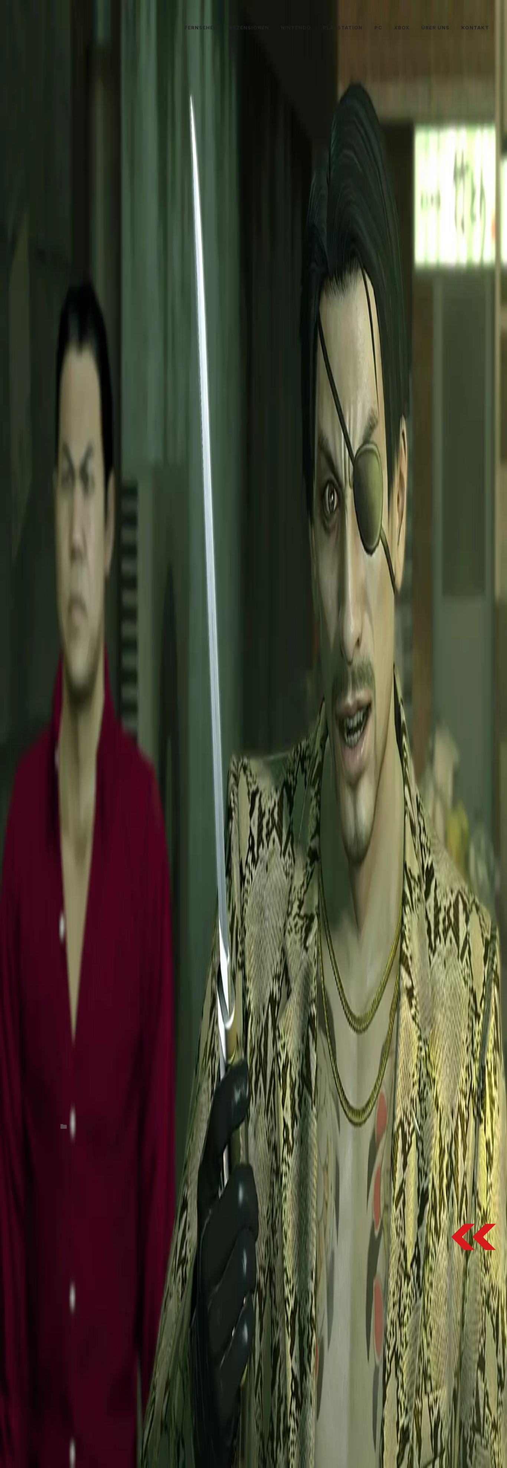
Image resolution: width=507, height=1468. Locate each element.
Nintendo (296, 27)
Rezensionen (249, 27)
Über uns (435, 27)
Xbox (401, 27)
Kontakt (475, 27)
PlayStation (343, 27)
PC (378, 27)
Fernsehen (200, 27)
